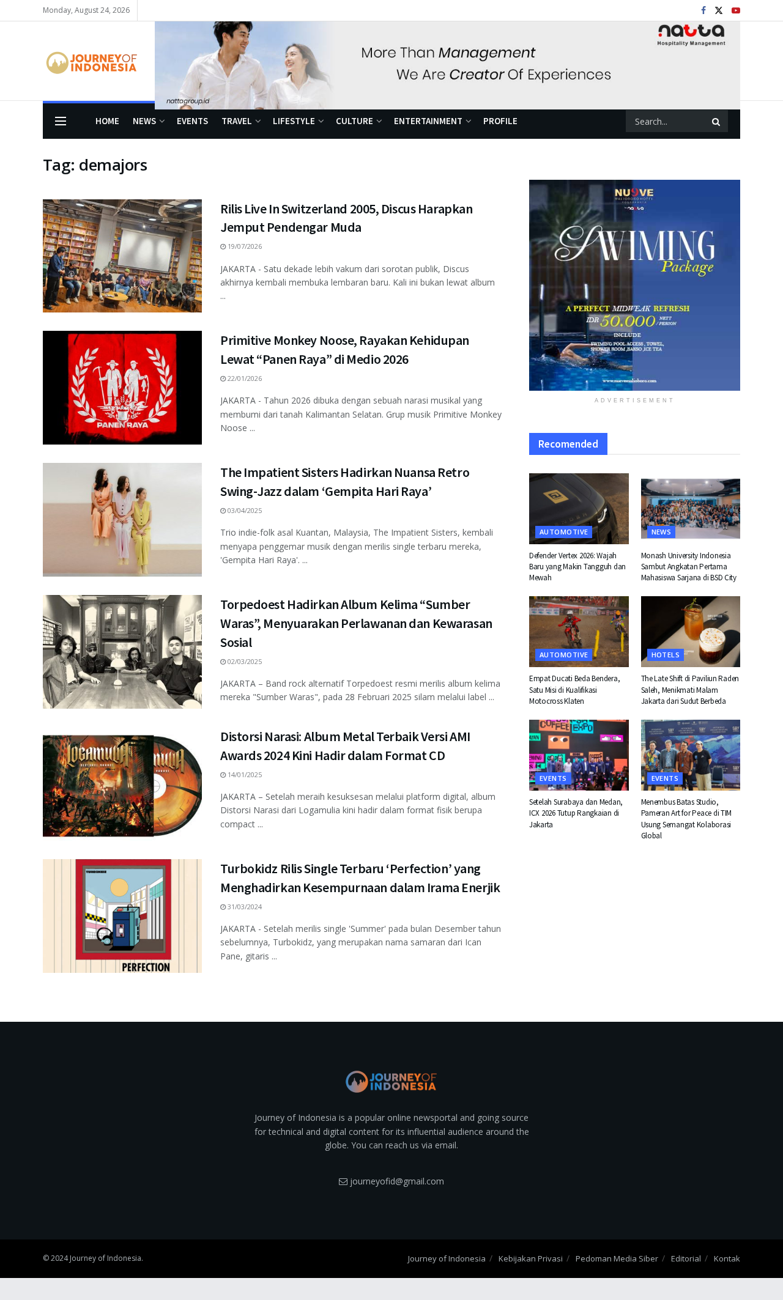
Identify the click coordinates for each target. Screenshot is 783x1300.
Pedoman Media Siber (617, 1258)
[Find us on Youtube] (736, 10)
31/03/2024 (244, 906)
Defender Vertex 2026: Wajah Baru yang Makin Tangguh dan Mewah (577, 566)
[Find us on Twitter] (718, 10)
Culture (354, 121)
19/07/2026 (244, 246)
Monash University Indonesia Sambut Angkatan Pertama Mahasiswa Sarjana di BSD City (689, 566)
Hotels (665, 654)
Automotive (564, 531)
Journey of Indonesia (447, 1258)
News (144, 121)
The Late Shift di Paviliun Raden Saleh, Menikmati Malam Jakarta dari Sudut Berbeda (690, 689)
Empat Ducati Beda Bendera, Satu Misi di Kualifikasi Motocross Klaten (574, 689)
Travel (236, 121)
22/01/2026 (244, 378)
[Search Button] (717, 121)
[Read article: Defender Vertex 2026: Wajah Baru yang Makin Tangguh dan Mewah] (579, 508)
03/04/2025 (244, 510)
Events (192, 121)
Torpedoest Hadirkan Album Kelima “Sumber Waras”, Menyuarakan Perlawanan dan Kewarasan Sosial (356, 623)
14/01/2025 (244, 774)
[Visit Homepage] (90, 61)
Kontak (727, 1258)
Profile (500, 121)
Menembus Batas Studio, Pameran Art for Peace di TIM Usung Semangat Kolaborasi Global (686, 819)
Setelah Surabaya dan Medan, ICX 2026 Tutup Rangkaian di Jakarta (576, 813)
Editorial (686, 1258)
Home (107, 121)
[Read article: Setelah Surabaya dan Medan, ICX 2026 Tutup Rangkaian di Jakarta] (579, 755)
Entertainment (428, 121)
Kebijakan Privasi (531, 1258)
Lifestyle (294, 121)
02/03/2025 (244, 661)
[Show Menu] (60, 121)
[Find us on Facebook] (703, 10)
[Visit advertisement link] (447, 61)
